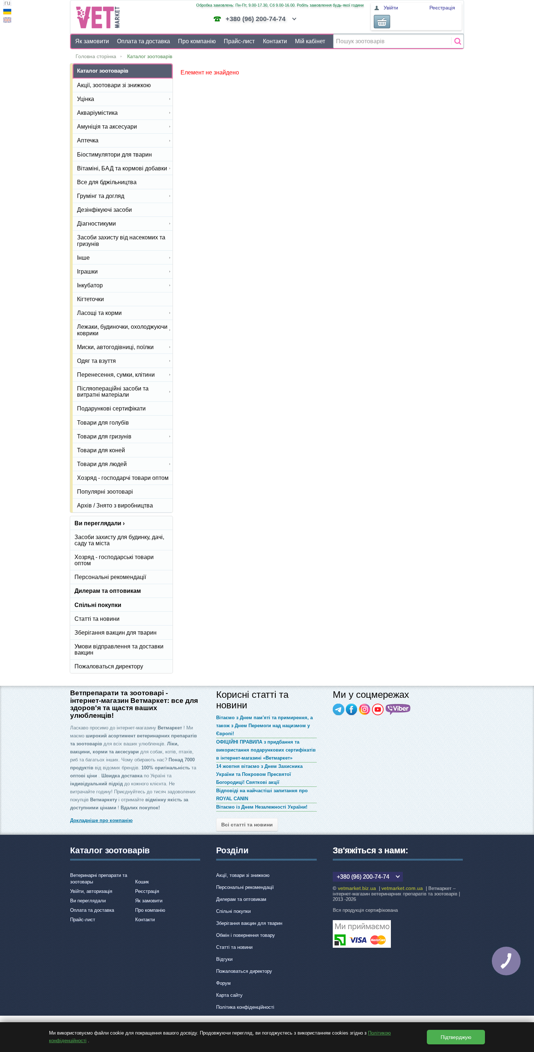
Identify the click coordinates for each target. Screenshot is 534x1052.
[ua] (7, 12)
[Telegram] (338, 709)
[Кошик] (382, 21)
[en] (7, 21)
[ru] (7, 4)
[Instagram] (365, 709)
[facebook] (351, 709)
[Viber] (398, 709)
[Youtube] (378, 709)
